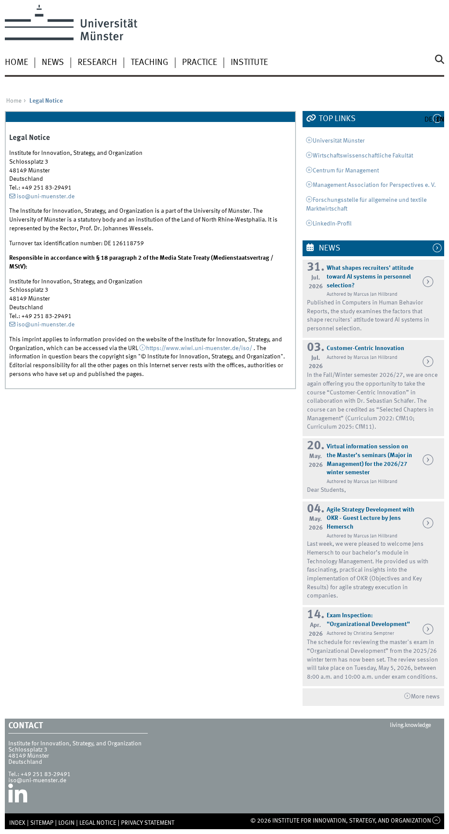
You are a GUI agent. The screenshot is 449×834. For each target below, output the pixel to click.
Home (16, 62)
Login (66, 823)
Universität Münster (339, 141)
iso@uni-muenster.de (46, 196)
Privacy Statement (148, 823)
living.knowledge (410, 725)
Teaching (149, 62)
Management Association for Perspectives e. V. (374, 185)
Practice (199, 62)
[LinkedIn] (17, 797)
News (53, 62)
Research (97, 62)
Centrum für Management (346, 171)
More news (425, 697)
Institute (249, 62)
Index (17, 823)
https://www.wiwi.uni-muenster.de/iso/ (199, 348)
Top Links (336, 119)
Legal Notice (97, 823)
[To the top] (436, 821)
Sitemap (41, 823)
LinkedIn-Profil (332, 224)
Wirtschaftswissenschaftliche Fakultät (363, 156)
